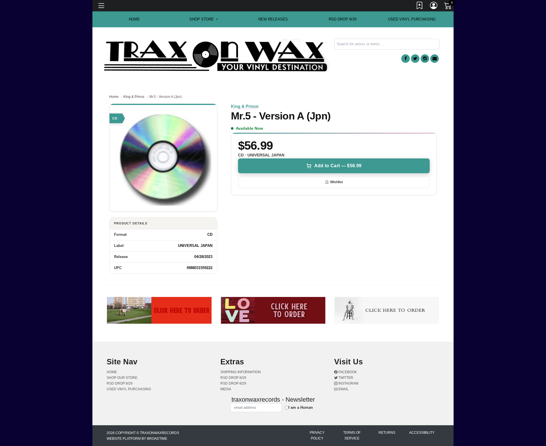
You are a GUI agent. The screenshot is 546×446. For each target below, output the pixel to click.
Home (114, 97)
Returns (387, 433)
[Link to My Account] (434, 6)
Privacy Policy (317, 435)
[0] (448, 7)
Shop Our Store (122, 378)
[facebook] (405, 58)
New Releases (273, 19)
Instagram (348, 383)
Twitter (345, 378)
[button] (203, 19)
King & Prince (133, 97)
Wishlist (336, 182)
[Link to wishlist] (420, 6)
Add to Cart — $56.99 (337, 165)
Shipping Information (240, 372)
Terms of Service (352, 435)
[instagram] (425, 58)
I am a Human (300, 407)
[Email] (434, 58)
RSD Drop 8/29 (342, 19)
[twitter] (415, 58)
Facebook (347, 372)
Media (225, 389)
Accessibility (422, 433)
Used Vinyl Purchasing (412, 19)
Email (343, 389)
